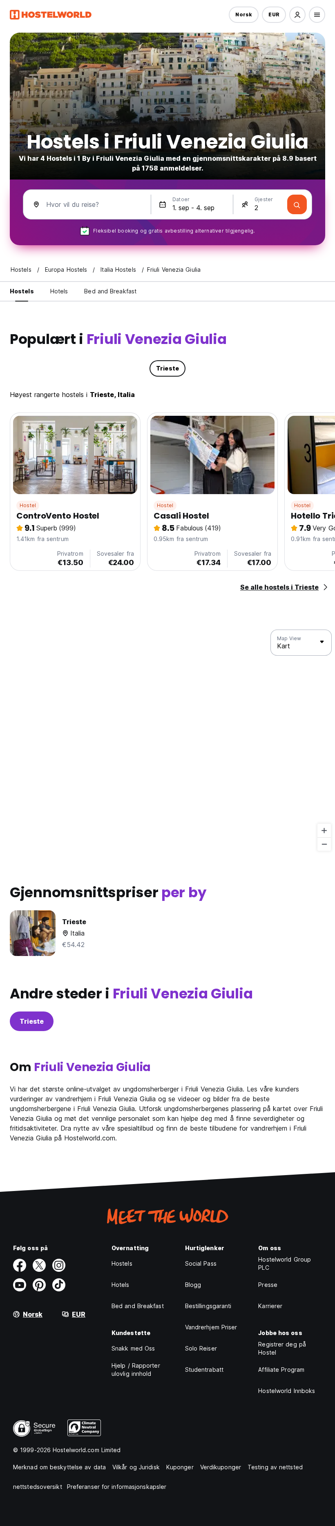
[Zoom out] (324, 844)
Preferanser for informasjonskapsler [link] (117, 1486)
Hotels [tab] (59, 291)
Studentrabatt (204, 1369)
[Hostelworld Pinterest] (39, 1284)
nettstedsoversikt (37, 1486)
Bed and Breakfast (138, 1305)
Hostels (122, 1263)
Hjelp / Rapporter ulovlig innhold (136, 1369)
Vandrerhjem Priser (211, 1327)
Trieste (32, 1021)
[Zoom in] (324, 830)
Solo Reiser (201, 1348)
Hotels (121, 1284)
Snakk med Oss (133, 1348)
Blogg (193, 1284)
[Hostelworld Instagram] (58, 1265)
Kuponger (180, 1467)
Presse (267, 1284)
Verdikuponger (220, 1467)
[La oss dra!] (297, 204)
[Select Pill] (297, 15)
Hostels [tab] (22, 291)
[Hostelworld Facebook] (19, 1265)
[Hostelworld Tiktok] (58, 1284)
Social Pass (201, 1263)
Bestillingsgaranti (208, 1305)
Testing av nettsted (275, 1467)
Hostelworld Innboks (286, 1390)
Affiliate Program (281, 1369)
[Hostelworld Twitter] (39, 1265)
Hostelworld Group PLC (284, 1263)
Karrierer (270, 1305)
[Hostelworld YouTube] (19, 1284)
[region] (167, 740)
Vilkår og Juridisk (136, 1467)
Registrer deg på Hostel (282, 1348)
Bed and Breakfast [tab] (110, 291)
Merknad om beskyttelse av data (59, 1467)
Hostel (28, 505)
